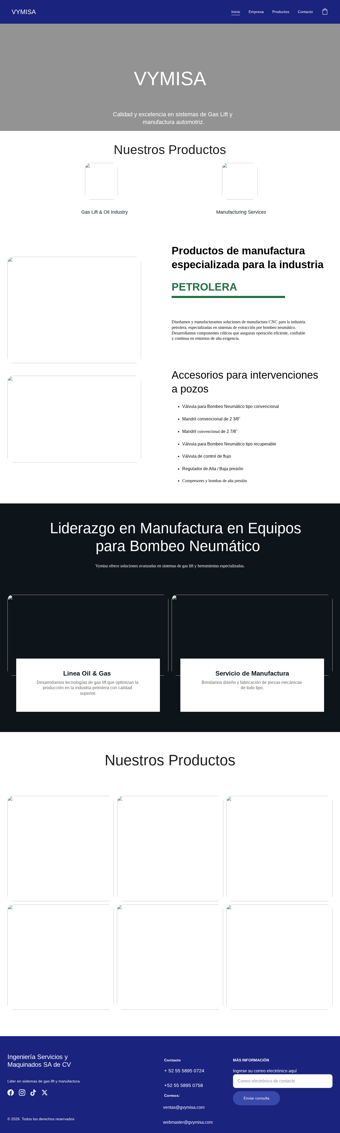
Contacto (305, 12)
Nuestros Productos (170, 760)
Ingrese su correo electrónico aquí (265, 1071)
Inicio (235, 12)
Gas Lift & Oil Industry (104, 212)
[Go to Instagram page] (22, 1092)
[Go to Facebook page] (10, 1092)
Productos (280, 12)
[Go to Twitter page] (44, 1092)
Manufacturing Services (241, 212)
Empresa (256, 12)
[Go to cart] (324, 12)
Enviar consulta (256, 1098)
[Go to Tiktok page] (33, 1092)
